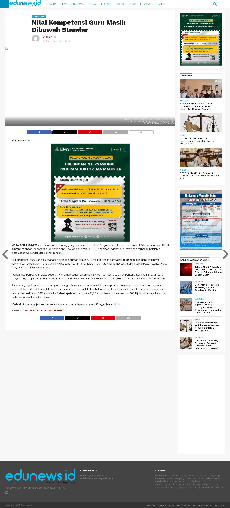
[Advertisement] (203, 404)
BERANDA (51, 4)
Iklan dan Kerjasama (179, 505)
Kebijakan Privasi (202, 505)
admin (49, 36)
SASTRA (161, 4)
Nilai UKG (35, 310)
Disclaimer (219, 505)
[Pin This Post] (90, 131)
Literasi (92, 4)
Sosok (120, 4)
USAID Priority (55, 310)
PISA (43, 310)
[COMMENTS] (141, 131)
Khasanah (146, 4)
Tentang (150, 505)
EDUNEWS (77, 4)
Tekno (132, 4)
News (64, 4)
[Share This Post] (64, 131)
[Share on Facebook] (39, 131)
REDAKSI (162, 505)
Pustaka (106, 4)
